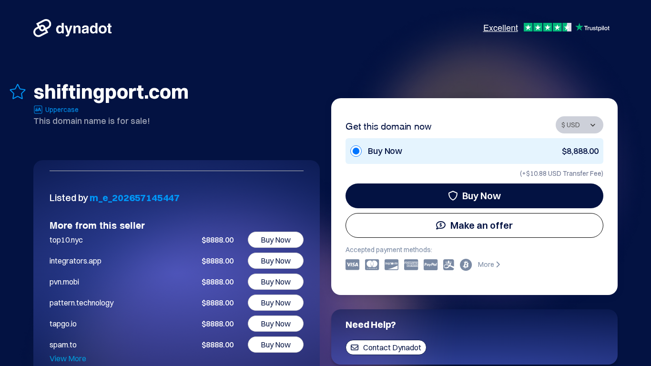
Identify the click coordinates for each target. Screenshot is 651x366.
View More (68, 358)
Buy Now (481, 196)
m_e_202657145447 (135, 197)
